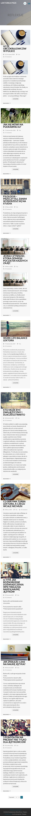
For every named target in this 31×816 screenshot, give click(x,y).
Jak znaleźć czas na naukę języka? (14, 663)
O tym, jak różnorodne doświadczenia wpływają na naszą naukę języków (13, 585)
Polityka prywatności (15, 810)
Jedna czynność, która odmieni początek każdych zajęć (15, 259)
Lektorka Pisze (8, 3)
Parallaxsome (8, 814)
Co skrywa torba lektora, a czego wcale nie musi (14, 504)
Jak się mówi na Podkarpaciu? (13, 125)
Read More (6, 103)
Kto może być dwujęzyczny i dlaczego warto (14, 412)
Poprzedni (11, 797)
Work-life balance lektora (15, 339)
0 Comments (8, 56)
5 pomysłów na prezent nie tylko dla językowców (14, 739)
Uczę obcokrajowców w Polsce (14, 48)
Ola (19, 54)
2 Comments (8, 132)
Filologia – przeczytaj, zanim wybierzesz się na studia (15, 200)
